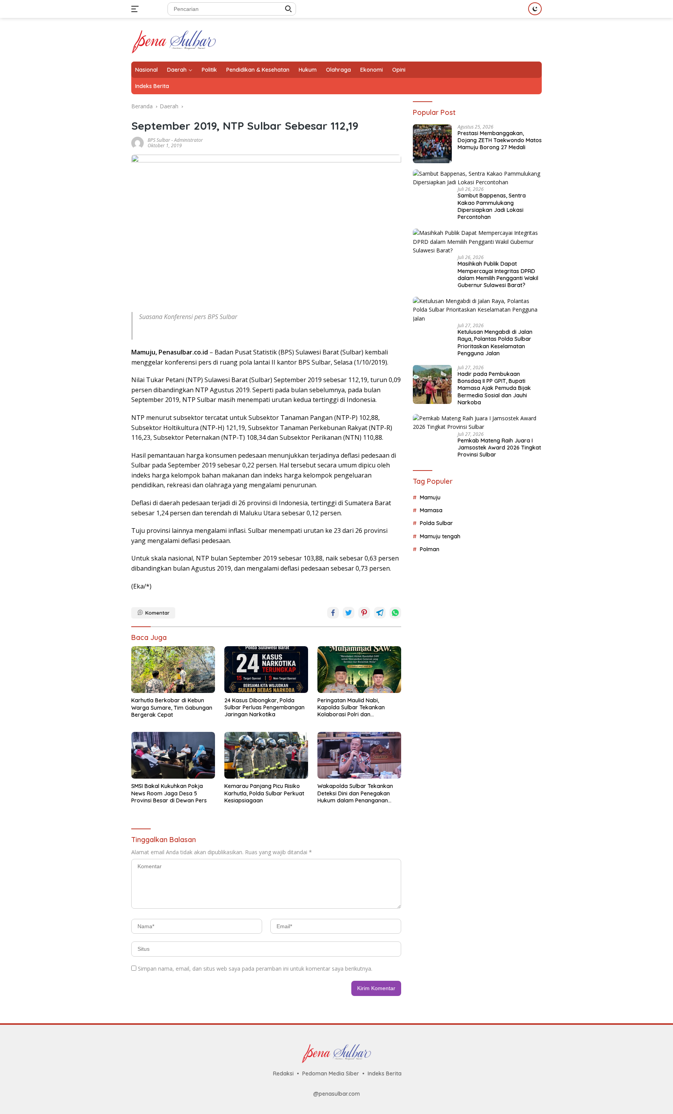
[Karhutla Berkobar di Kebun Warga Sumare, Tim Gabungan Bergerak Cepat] (173, 669)
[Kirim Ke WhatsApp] (395, 613)
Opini (398, 69)
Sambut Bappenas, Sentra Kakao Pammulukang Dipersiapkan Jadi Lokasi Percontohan (492, 206)
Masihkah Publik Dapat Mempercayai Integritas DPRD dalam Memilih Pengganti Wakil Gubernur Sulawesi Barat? (498, 274)
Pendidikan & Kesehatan (257, 69)
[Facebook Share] (333, 613)
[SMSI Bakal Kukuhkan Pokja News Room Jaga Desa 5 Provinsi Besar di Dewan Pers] (173, 755)
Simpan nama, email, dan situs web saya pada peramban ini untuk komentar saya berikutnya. (255, 968)
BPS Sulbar (159, 140)
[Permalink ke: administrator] (137, 142)
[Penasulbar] (174, 39)
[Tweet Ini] (348, 613)
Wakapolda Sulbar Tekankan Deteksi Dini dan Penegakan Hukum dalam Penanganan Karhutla (355, 793)
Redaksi (283, 1073)
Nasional (146, 69)
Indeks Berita (152, 86)
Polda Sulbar (436, 523)
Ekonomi (371, 69)
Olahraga (338, 69)
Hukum (308, 69)
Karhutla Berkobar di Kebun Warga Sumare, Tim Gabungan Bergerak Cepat (171, 707)
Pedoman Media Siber (330, 1073)
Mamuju (430, 497)
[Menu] (136, 9)
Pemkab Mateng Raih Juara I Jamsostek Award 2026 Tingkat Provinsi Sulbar (499, 447)
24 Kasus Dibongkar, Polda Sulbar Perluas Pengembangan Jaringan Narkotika (264, 707)
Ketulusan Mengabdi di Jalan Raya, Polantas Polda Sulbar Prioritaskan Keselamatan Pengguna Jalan (495, 342)
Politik (209, 69)
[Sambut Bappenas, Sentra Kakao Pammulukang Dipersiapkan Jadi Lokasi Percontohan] (477, 178)
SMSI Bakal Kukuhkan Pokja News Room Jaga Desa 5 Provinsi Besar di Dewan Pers (169, 793)
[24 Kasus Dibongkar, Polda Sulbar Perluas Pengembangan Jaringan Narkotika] (266, 669)
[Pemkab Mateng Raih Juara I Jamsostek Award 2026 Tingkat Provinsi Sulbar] (477, 423)
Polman (429, 549)
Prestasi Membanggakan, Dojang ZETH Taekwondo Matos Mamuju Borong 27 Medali (500, 140)
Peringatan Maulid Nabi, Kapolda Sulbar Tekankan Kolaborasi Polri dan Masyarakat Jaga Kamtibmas (356, 707)
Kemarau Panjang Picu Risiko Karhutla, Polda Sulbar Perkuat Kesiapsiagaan (264, 793)
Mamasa (431, 510)
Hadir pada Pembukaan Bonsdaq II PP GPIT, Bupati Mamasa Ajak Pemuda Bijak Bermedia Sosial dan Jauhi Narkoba (494, 388)
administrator (188, 140)
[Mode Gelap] (535, 8)
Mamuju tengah (440, 536)
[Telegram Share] (380, 613)
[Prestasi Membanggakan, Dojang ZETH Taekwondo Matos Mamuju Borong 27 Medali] (432, 143)
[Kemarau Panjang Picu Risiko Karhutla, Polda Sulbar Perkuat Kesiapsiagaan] (266, 755)
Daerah (177, 69)
